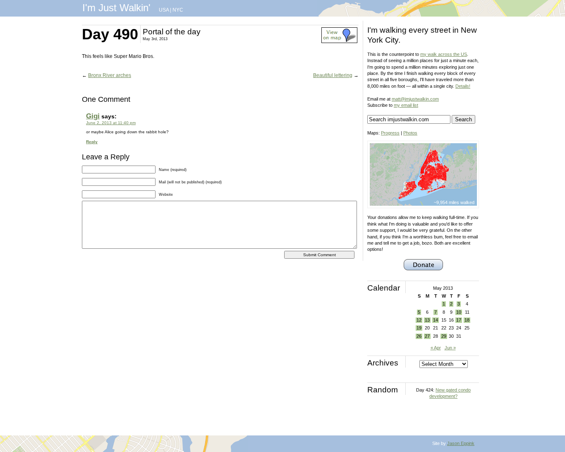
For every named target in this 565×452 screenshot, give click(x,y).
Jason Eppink (460, 443)
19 (419, 327)
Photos (410, 132)
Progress (390, 132)
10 (458, 312)
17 (458, 319)
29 (443, 336)
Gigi (93, 116)
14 (435, 319)
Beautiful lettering (332, 75)
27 (427, 336)
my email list (406, 105)
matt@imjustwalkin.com (415, 98)
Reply (92, 141)
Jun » (450, 347)
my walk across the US (443, 54)
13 (427, 319)
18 (466, 319)
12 (419, 319)
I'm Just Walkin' (116, 7)
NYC (177, 10)
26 (419, 336)
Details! (462, 86)
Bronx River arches (109, 75)
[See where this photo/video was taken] (339, 41)
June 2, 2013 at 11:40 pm (111, 122)
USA (164, 10)
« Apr (436, 347)
